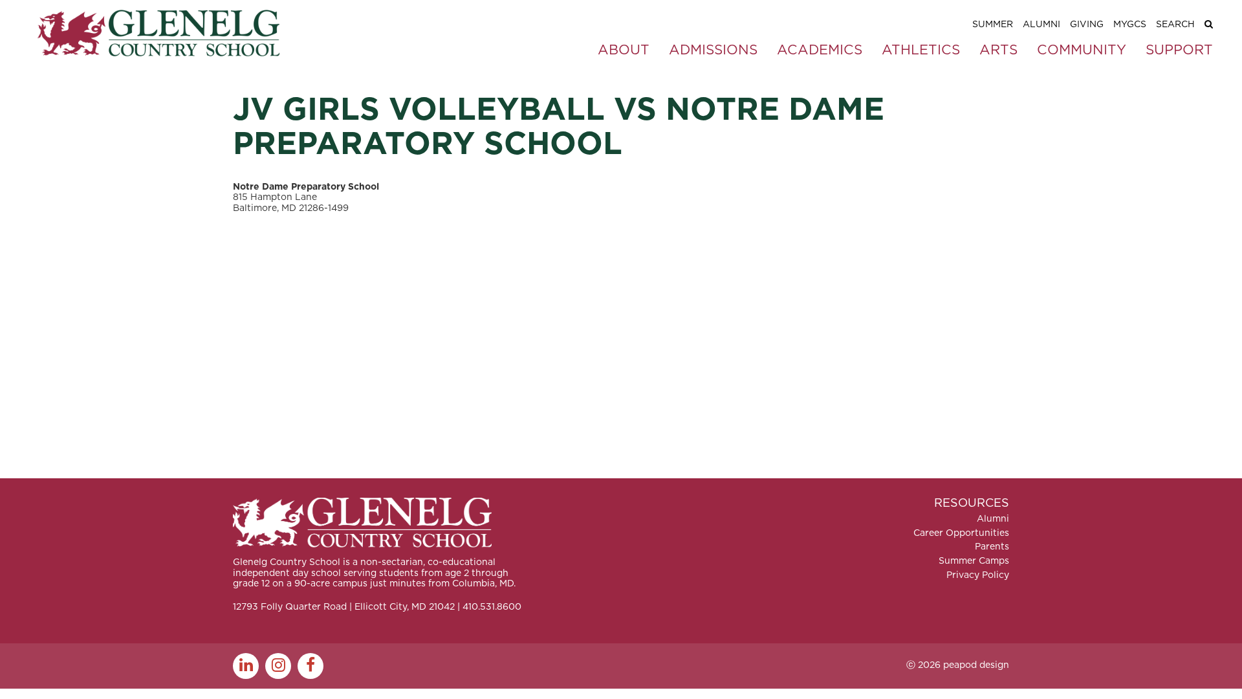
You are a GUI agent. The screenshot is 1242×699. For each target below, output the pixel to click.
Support (1179, 50)
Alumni (1041, 24)
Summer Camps (974, 561)
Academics (819, 50)
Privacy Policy (977, 575)
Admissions (713, 50)
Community (1081, 50)
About (623, 50)
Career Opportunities (961, 533)
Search (1175, 24)
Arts (998, 50)
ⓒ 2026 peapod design (957, 665)
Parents (992, 546)
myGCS (1129, 24)
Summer (992, 24)
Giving (1087, 24)
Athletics (921, 50)
